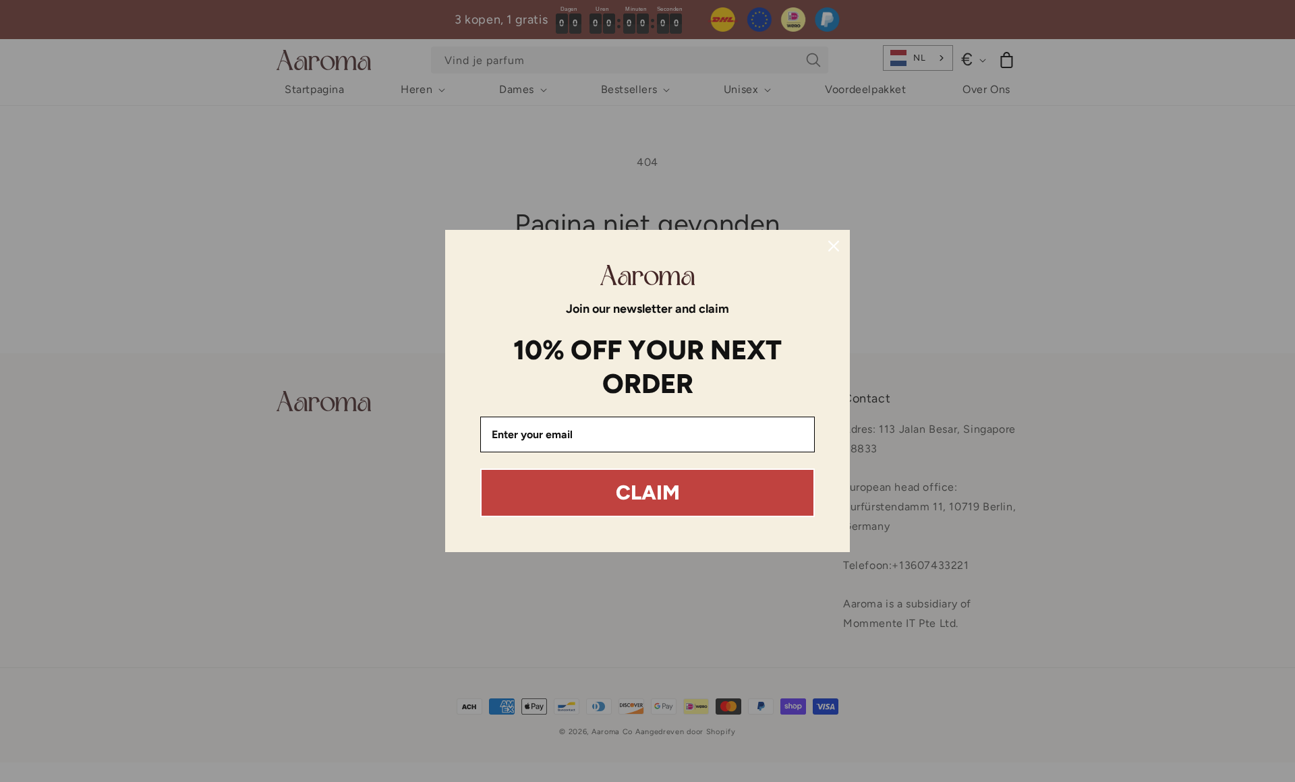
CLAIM (648, 492)
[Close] (833, 246)
